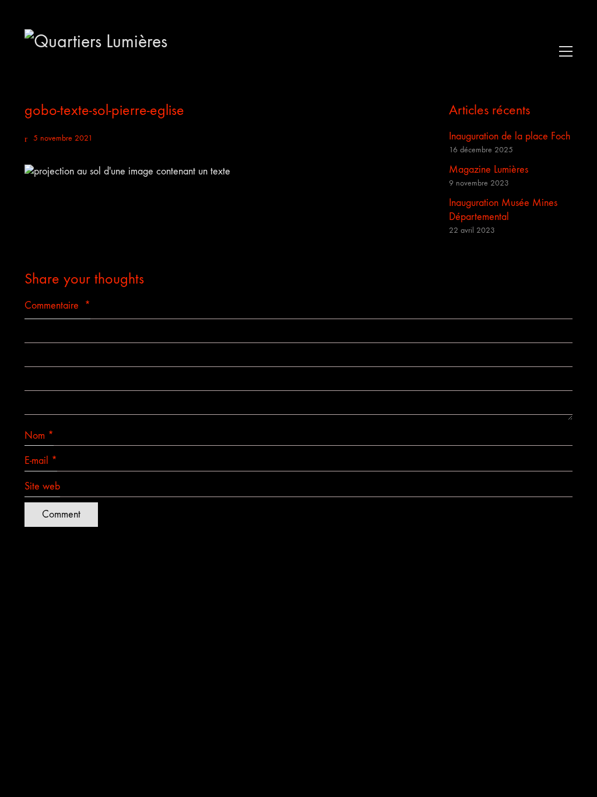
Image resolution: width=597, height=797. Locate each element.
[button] (563, 51)
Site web (42, 486)
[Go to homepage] (111, 51)
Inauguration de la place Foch (509, 136)
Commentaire (57, 305)
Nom (39, 435)
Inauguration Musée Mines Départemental (503, 210)
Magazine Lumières (488, 169)
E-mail (40, 461)
